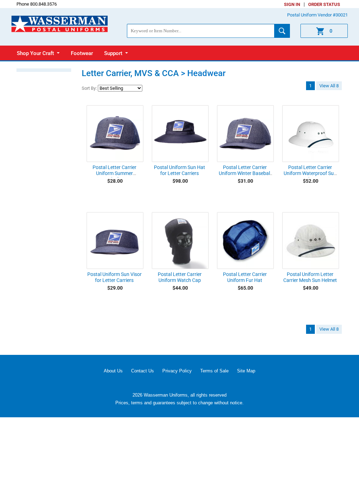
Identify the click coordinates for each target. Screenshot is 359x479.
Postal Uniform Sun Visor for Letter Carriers (114, 277)
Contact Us (142, 370)
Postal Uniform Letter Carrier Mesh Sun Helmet (310, 277)
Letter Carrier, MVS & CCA (130, 73)
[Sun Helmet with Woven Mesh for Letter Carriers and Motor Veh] (311, 240)
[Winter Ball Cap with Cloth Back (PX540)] (245, 133)
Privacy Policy (177, 370)
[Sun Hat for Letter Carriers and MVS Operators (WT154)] (180, 133)
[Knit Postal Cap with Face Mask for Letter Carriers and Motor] (180, 240)
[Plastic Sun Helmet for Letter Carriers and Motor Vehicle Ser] (311, 133)
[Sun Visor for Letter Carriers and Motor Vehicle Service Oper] (115, 240)
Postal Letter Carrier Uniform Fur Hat (245, 277)
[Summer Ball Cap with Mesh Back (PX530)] (115, 133)
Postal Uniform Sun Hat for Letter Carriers (179, 170)
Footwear (82, 53)
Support (114, 53)
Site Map (246, 370)
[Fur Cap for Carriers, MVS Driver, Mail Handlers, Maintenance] (245, 240)
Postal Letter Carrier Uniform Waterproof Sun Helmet (310, 173)
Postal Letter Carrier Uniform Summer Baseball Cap (114, 173)
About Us (113, 370)
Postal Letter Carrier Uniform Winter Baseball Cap (245, 173)
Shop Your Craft (36, 53)
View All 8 (329, 85)
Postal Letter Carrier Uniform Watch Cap (180, 277)
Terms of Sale (214, 370)
